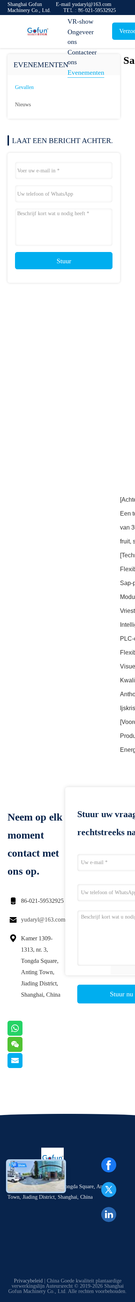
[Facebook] (108, 1165)
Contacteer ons (82, 57)
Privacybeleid (28, 1281)
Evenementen (86, 72)
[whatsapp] (24, 1034)
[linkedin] (108, 1214)
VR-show (80, 21)
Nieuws (23, 104)
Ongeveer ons (81, 36)
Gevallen (24, 87)
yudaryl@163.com (43, 919)
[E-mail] (24, 1066)
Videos (77, 11)
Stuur (64, 261)
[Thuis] (38, 31)
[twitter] (108, 1189)
